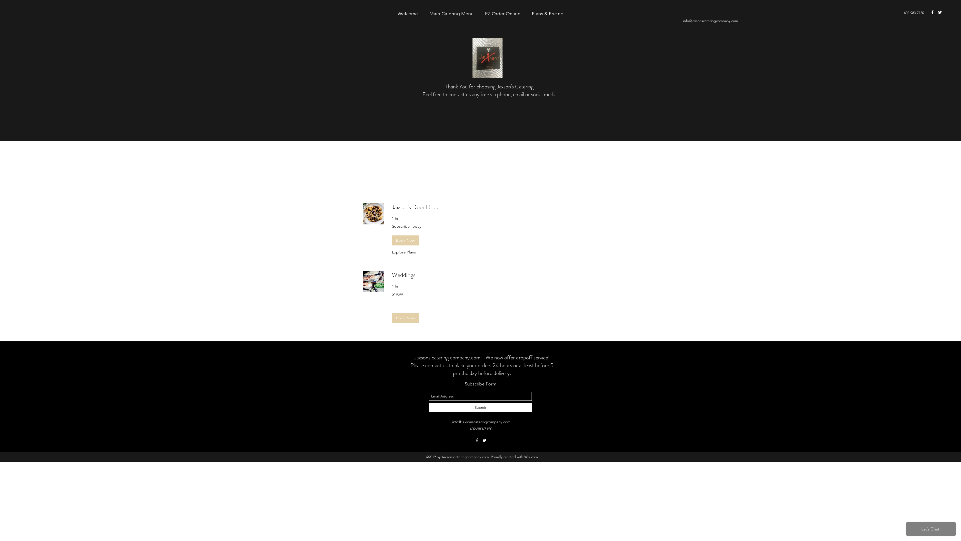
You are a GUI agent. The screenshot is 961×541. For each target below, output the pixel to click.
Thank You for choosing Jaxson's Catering (489, 86)
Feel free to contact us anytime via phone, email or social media (489, 94)
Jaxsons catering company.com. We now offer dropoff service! (482, 357)
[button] (405, 240)
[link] (495, 207)
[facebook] (932, 12)
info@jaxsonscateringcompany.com (710, 21)
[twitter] (939, 12)
